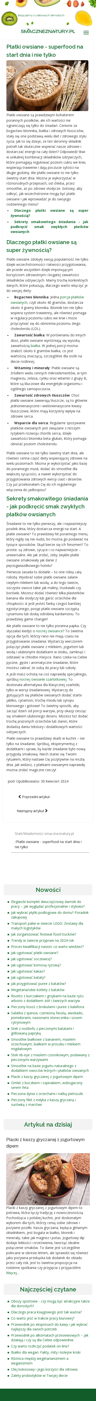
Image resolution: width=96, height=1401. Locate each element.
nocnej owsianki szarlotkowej (42, 679)
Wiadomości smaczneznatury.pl (49, 833)
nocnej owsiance (49, 631)
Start (18, 833)
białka (35, 345)
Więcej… (12, 1272)
